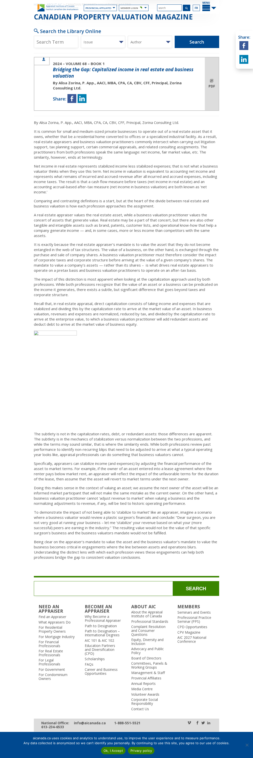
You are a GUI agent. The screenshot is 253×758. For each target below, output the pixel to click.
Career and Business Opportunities (101, 671)
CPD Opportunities (192, 627)
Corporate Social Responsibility (144, 702)
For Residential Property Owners (52, 629)
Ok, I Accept (113, 751)
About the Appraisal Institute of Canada (147, 614)
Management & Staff (148, 673)
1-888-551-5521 (127, 723)
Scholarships (95, 659)
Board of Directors (146, 658)
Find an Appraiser (52, 617)
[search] (169, 7)
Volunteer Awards (145, 694)
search (196, 588)
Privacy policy (141, 751)
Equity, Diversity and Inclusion (147, 642)
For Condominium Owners (53, 677)
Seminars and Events (194, 612)
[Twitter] (203, 723)
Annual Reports (143, 684)
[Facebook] (197, 723)
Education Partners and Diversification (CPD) (100, 650)
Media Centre (142, 689)
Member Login (129, 8)
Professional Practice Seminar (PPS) (194, 619)
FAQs (89, 664)
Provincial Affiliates (98, 8)
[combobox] (103, 42)
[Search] (186, 8)
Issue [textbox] (88, 41)
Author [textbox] (136, 41)
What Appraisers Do (55, 622)
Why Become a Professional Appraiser (103, 619)
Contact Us (140, 709)
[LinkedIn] (209, 723)
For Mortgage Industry (57, 637)
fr (196, 8)
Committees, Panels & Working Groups (149, 665)
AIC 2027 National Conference (191, 639)
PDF (212, 86)
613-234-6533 (52, 727)
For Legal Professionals (49, 662)
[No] (246, 744)
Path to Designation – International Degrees (102, 633)
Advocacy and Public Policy (147, 651)
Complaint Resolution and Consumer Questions (148, 631)
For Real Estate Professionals (51, 653)
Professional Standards (149, 621)
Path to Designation (101, 626)
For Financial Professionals (49, 644)
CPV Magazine (188, 632)
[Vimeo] (189, 723)
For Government (52, 670)
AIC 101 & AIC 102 (99, 640)
